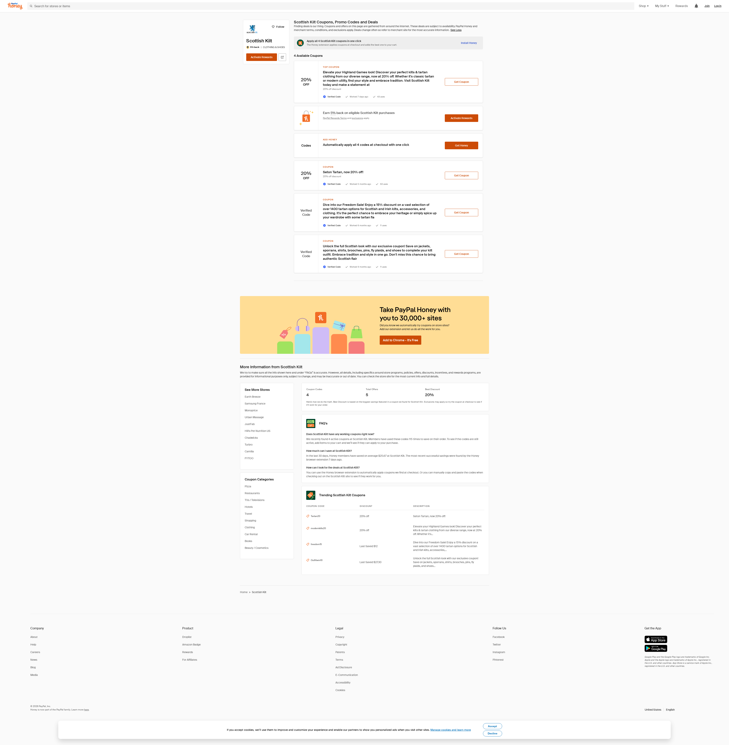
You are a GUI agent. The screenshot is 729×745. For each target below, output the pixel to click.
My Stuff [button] (660, 6)
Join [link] (707, 6)
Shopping (250, 520)
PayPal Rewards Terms (335, 118)
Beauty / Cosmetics (256, 548)
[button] (660, 710)
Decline (492, 733)
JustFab (250, 424)
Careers (35, 652)
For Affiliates (189, 659)
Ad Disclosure (343, 667)
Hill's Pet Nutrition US (257, 431)
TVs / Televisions (254, 500)
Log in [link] (717, 6)
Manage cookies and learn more (450, 729)
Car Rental (251, 534)
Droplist (187, 637)
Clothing (250, 527)
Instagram (499, 652)
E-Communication (346, 675)
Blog (33, 667)
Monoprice (251, 410)
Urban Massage (254, 417)
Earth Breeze (252, 396)
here (86, 709)
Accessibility (342, 682)
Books (248, 541)
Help (33, 644)
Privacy (339, 637)
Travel (248, 513)
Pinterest (498, 659)
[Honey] (15, 6)
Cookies (340, 690)
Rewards (681, 6)
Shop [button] (642, 6)
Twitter (497, 644)
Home (244, 592)
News (33, 659)
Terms (339, 659)
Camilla (249, 451)
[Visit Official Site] (282, 57)
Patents (340, 652)
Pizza (248, 486)
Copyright (341, 644)
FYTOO (249, 458)
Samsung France (255, 403)
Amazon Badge (191, 644)
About (34, 637)
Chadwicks (251, 437)
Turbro (248, 444)
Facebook (499, 637)
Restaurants (252, 493)
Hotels (249, 507)
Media (34, 675)
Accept (492, 726)
